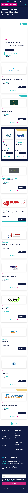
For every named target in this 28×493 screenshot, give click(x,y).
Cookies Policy (18, 444)
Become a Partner (6, 438)
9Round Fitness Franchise (13, 42)
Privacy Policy (18, 442)
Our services (5, 434)
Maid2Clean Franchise (9, 276)
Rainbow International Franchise (12, 244)
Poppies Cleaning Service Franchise (13, 212)
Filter (25, 24)
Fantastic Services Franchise (19, 146)
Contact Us (4, 436)
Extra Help (5, 373)
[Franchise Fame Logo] (14, 1)
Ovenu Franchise (7, 309)
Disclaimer (17, 447)
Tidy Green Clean (7, 180)
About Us (17, 440)
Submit (14, 483)
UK (6, 39)
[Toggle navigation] (25, 4)
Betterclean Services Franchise (12, 79)
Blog (16, 437)
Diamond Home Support (9, 405)
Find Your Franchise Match (9, 4)
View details (9, 50)
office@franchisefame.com (13, 461)
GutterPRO (5, 341)
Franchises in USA (6, 443)
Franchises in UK (5, 445)
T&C (3, 440)
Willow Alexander (7, 111)
